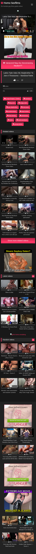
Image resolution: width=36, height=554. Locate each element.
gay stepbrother (12, 107)
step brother (25, 111)
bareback (28, 98)
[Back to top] (30, 548)
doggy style (23, 102)
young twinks (18, 124)
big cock (12, 102)
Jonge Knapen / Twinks (13, 98)
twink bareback (22, 120)
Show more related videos (18, 241)
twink (11, 120)
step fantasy (12, 115)
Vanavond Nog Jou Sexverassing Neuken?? (19, 64)
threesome (25, 115)
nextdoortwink (12, 111)
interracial (26, 107)
